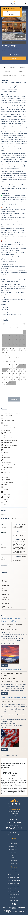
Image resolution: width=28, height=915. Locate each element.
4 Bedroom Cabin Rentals (14, 880)
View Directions (14, 815)
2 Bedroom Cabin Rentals (14, 874)
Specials (22, 75)
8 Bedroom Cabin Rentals (14, 891)
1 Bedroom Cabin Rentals (14, 872)
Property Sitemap (14, 900)
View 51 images (20, 36)
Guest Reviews (14, 852)
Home (14, 840)
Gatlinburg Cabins (14, 897)
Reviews (7, 71)
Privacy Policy (14, 860)
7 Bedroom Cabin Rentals (14, 889)
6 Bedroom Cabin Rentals (14, 886)
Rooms (21, 71)
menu (25, 3)
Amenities (22, 67)
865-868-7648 (15, 828)
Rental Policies (14, 857)
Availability (13, 67)
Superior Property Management (14, 855)
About (4, 67)
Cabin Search (14, 869)
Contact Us (14, 863)
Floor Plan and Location (9, 75)
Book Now (4, 665)
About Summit (14, 843)
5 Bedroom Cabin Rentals (14, 883)
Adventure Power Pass (14, 849)
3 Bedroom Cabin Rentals (14, 877)
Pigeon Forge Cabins (14, 894)
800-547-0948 (15, 822)
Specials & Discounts (14, 846)
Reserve (14, 58)
